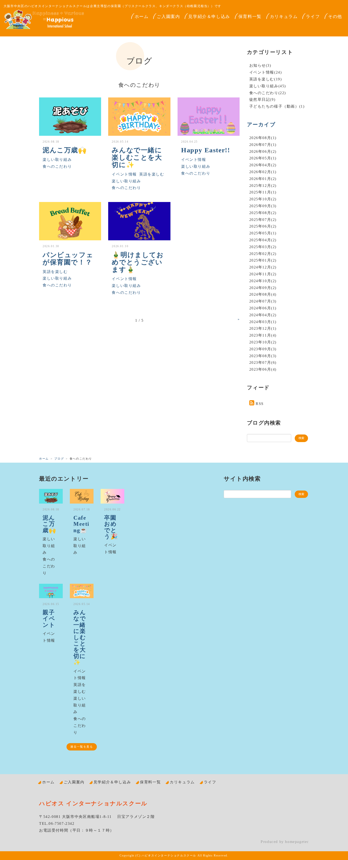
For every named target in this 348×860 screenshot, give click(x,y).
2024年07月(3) (263, 301)
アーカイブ (261, 124)
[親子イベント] (51, 591)
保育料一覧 (250, 16)
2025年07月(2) (263, 220)
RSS (260, 404)
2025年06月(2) (263, 226)
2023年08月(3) (263, 356)
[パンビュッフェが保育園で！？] (70, 221)
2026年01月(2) (263, 179)
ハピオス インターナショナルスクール (93, 803)
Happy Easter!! (205, 150)
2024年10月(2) (263, 281)
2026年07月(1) (263, 145)
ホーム (142, 16)
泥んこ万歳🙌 (65, 150)
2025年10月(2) (263, 199)
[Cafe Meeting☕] (82, 496)
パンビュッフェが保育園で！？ (68, 258)
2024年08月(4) (263, 294)
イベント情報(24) (265, 72)
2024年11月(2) (263, 274)
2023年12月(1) (263, 328)
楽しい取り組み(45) (267, 86)
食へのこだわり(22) (267, 93)
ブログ (59, 458)
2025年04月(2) (263, 240)
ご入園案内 (168, 16)
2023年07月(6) (263, 362)
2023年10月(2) (263, 342)
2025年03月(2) (263, 247)
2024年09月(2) (263, 288)
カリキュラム (284, 16)
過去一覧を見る (81, 746)
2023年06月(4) (263, 369)
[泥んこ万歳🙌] (70, 116)
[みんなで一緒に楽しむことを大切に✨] (139, 116)
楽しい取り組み (57, 160)
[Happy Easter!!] (209, 116)
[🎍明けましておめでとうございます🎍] (139, 221)
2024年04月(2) (263, 315)
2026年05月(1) (263, 158)
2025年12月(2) (263, 186)
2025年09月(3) (263, 206)
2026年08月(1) (263, 138)
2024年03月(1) (263, 322)
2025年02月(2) (263, 254)
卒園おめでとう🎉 (111, 527)
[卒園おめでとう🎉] (112, 496)
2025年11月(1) (263, 192)
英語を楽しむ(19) (265, 79)
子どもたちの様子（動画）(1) (277, 106)
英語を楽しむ (151, 174)
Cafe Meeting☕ (81, 524)
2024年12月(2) (263, 267)
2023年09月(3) (263, 349)
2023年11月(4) (263, 335)
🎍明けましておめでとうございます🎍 (138, 262)
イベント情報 (124, 174)
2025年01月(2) (263, 260)
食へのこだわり (57, 166)
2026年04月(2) (263, 165)
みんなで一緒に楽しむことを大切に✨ (137, 157)
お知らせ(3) (260, 65)
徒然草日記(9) (262, 99)
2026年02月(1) (263, 172)
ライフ (313, 16)
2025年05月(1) (263, 233)
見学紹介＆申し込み (209, 16)
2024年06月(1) (263, 308)
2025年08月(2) (263, 213)
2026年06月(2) (263, 151)
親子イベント (49, 618)
